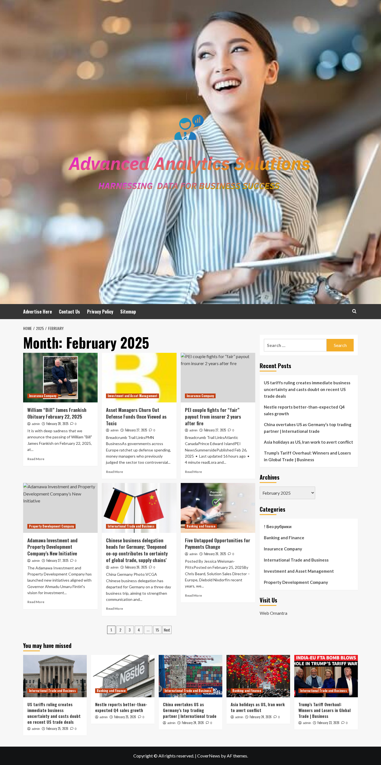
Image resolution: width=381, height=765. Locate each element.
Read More (35, 459)
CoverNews (208, 755)
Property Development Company (51, 526)
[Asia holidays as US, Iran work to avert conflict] (258, 676)
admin (36, 424)
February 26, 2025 (136, 567)
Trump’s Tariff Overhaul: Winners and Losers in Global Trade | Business (307, 456)
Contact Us (69, 311)
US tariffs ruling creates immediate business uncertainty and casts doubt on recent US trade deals (307, 389)
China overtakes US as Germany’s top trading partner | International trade (307, 428)
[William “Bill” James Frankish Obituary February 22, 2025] (60, 377)
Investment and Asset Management (132, 396)
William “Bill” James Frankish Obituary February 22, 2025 (56, 413)
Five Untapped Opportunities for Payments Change (217, 543)
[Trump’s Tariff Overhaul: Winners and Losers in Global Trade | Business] (326, 676)
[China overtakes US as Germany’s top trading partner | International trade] (190, 676)
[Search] (354, 311)
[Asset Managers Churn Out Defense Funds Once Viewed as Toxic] (139, 377)
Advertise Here (37, 311)
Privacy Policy (100, 311)
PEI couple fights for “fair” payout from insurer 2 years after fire (213, 416)
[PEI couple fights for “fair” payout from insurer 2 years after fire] (218, 377)
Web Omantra (273, 612)
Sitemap (128, 311)
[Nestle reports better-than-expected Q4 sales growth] (123, 676)
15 (157, 630)
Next (167, 630)
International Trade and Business (131, 526)
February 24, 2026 (193, 722)
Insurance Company (42, 396)
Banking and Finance (201, 526)
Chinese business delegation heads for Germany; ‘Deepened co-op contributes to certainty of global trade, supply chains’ (137, 550)
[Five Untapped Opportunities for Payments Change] (218, 508)
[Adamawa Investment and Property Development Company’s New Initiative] (60, 508)
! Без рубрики (277, 526)
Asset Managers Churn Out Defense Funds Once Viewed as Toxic (136, 416)
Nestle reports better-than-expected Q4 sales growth (304, 410)
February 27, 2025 (136, 430)
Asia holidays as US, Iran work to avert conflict (308, 442)
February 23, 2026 (328, 722)
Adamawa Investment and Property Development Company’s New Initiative (52, 547)
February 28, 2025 (57, 423)
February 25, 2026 (57, 728)
